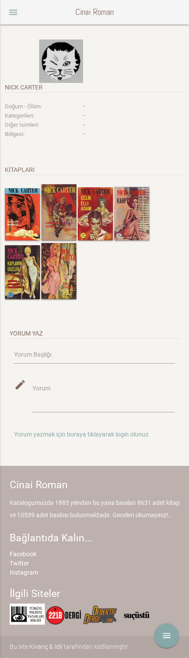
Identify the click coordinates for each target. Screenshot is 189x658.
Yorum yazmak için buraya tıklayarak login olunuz (81, 434)
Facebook (23, 554)
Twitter (19, 563)
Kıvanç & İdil (45, 646)
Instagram (24, 572)
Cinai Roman (94, 12)
